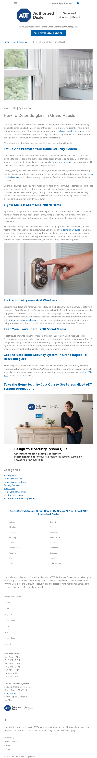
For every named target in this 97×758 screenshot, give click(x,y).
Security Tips (10, 475)
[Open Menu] (15, 3)
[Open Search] (78, 3)
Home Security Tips (13, 478)
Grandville (53, 522)
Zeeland (53, 527)
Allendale (12, 527)
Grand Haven (14, 548)
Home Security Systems (15, 482)
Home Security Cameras (15, 491)
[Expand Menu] (27, 23)
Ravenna (12, 553)
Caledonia (13, 542)
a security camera (61, 162)
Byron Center (55, 537)
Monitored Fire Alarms (14, 495)
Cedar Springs (55, 563)
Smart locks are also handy (23, 320)
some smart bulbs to (73, 229)
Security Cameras (12, 485)
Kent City (12, 537)
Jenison (12, 522)
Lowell (52, 558)
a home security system (69, 131)
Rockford (53, 553)
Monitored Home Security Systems (20, 498)
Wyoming (13, 558)
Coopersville (54, 548)
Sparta (52, 542)
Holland (12, 563)
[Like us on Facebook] (5, 720)
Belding (12, 532)
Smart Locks (9, 488)
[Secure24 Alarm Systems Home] (48, 15)
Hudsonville (54, 532)
